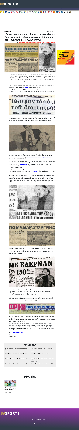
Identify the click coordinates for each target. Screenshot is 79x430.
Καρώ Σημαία (29, 8)
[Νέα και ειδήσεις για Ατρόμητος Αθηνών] (9, 11)
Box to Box (51, 8)
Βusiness (56, 8)
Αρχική (2, 8)
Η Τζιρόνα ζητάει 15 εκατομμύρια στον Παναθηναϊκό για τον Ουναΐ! (16, 358)
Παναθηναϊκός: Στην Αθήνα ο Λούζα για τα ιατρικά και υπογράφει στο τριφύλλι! (42, 359)
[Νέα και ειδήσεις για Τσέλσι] (57, 11)
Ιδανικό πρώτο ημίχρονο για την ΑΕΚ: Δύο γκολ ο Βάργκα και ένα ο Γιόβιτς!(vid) (42, 349)
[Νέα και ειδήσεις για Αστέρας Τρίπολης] (6, 11)
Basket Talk (21, 8)
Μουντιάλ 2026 (61, 8)
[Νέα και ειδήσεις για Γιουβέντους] (65, 11)
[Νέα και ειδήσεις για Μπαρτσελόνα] (41, 11)
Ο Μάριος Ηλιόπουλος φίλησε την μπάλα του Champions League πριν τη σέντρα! (16, 354)
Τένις (25, 8)
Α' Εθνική (35, 42)
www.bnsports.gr (12, 336)
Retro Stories (7, 31)
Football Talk (15, 8)
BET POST (10, 8)
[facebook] (76, 413)
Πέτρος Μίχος (53, 42)
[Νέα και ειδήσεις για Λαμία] (14, 11)
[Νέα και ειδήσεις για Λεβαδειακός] (35, 11)
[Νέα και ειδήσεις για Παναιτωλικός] (25, 11)
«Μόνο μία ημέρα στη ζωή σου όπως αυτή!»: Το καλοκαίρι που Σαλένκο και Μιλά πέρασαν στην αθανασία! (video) (10, 389)
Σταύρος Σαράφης (47, 42)
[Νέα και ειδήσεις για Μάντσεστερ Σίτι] (46, 11)
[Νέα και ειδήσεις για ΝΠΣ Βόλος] (11, 11)
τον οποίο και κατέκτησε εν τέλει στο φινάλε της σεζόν (38, 157)
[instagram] (74, 413)
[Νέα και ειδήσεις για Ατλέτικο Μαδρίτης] (43, 11)
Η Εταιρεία (39, 421)
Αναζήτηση (77, 9)
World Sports (35, 8)
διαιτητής (38, 42)
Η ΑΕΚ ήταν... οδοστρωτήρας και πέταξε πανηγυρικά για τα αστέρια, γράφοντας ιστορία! (16, 349)
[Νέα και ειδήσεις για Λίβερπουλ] (51, 11)
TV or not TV (46, 8)
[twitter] (77, 413)
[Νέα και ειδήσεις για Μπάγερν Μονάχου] (59, 11)
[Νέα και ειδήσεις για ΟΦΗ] (19, 11)
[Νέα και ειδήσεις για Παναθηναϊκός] (22, 11)
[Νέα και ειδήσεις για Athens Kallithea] (33, 11)
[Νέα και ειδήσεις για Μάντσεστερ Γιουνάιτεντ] (54, 11)
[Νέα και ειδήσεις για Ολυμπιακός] (17, 11)
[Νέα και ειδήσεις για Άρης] (3, 11)
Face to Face (40, 8)
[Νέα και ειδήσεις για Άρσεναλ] (49, 11)
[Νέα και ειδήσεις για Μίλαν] (67, 11)
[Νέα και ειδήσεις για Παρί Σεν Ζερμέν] (62, 11)
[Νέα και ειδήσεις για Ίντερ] (70, 11)
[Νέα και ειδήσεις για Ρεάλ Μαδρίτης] (38, 11)
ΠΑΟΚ (32, 42)
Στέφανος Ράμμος (22, 42)
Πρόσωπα (6, 8)
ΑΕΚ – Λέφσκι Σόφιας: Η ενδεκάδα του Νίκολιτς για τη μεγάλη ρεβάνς (16, 364)
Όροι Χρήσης (33, 419)
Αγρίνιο (42, 42)
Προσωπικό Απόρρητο (42, 419)
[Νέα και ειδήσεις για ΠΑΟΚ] (30, 11)
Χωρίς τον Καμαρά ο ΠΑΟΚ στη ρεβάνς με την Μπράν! (39, 353)
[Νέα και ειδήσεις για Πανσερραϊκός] (27, 11)
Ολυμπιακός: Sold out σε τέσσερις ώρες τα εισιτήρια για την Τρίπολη (42, 364)
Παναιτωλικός (28, 42)
